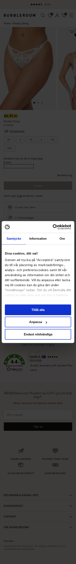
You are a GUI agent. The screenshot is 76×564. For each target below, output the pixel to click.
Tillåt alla (38, 310)
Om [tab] (62, 238)
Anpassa (35, 322)
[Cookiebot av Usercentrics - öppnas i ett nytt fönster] (53, 227)
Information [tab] (38, 238)
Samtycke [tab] (14, 238)
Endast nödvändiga (38, 334)
